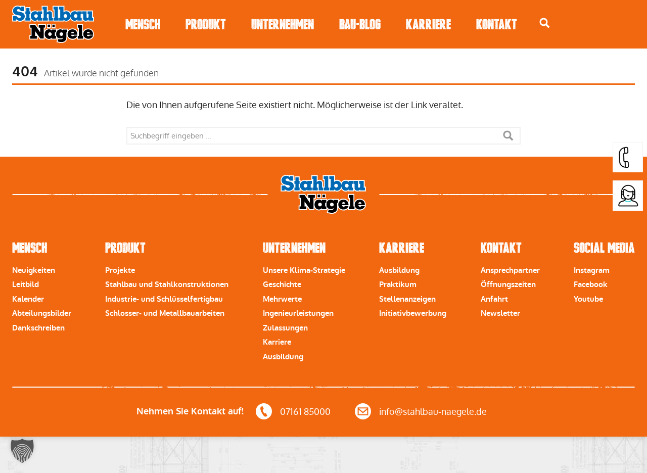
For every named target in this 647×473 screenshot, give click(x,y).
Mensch (142, 24)
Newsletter (500, 313)
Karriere (428, 24)
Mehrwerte (282, 299)
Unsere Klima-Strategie (304, 270)
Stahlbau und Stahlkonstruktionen (166, 284)
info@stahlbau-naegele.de (433, 411)
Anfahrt (494, 299)
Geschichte (282, 284)
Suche (508, 136)
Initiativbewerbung (412, 313)
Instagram (592, 270)
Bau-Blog (360, 24)
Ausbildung (283, 357)
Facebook (591, 284)
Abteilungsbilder (41, 313)
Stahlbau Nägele (53, 24)
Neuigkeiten (33, 270)
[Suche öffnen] (544, 23)
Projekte (120, 270)
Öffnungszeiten (508, 284)
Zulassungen (285, 328)
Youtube (588, 299)
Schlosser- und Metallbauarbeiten (164, 313)
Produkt (206, 24)
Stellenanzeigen (407, 299)
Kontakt (496, 24)
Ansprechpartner (510, 270)
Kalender (28, 299)
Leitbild (25, 284)
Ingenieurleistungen (298, 313)
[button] (22, 451)
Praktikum (398, 284)
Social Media (604, 248)
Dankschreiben (38, 328)
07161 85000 (305, 411)
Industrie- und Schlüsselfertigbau (164, 299)
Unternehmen (282, 24)
